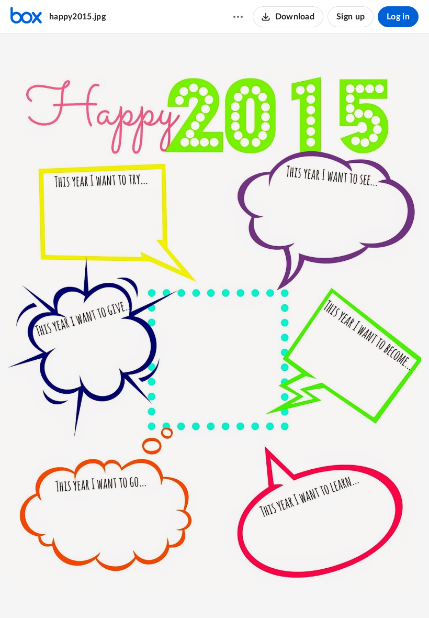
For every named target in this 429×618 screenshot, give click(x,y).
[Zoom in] (213, 592)
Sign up (350, 17)
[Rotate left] (233, 592)
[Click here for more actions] (238, 16)
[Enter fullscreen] (252, 592)
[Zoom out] (177, 592)
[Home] (26, 17)
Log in (398, 17)
